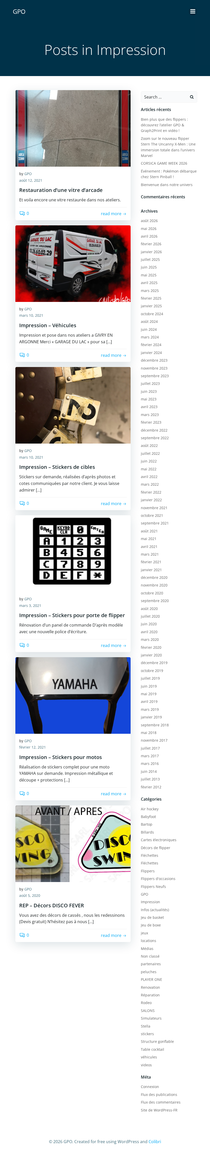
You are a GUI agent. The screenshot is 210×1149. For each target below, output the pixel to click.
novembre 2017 (154, 740)
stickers (147, 1033)
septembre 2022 (155, 437)
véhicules (149, 1057)
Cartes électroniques (158, 839)
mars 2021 (150, 554)
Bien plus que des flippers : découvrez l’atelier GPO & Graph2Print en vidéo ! (164, 125)
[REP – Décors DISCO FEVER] (73, 843)
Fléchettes (149, 855)
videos (146, 1064)
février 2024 (151, 344)
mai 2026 (148, 228)
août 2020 (149, 608)
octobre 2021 (152, 515)
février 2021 (151, 561)
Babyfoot (148, 816)
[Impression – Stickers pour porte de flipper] (73, 553)
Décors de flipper (155, 847)
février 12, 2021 (32, 747)
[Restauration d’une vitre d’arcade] (73, 128)
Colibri (155, 1141)
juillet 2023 (150, 383)
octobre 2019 (152, 670)
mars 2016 (150, 763)
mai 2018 (148, 732)
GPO (28, 173)
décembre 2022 (154, 430)
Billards (147, 832)
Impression (150, 901)
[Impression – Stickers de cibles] (73, 405)
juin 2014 (149, 771)
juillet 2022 (150, 453)
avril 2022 (149, 476)
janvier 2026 (151, 251)
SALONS (148, 1010)
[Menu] (192, 11)
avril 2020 (149, 631)
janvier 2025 (151, 305)
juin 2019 (149, 686)
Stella (145, 1026)
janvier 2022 (151, 499)
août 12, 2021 (30, 180)
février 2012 (151, 787)
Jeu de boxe (151, 925)
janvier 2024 (151, 352)
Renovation (150, 987)
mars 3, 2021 (30, 605)
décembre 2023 (154, 360)
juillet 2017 (150, 748)
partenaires (151, 963)
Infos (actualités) (155, 909)
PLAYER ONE (151, 979)
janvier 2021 (151, 569)
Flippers (148, 871)
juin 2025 (149, 267)
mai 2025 (148, 275)
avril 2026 (149, 236)
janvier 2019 (151, 717)
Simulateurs (151, 1018)
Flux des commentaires (161, 1102)
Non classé (150, 956)
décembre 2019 (154, 662)
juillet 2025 (150, 259)
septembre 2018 (155, 725)
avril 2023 (149, 406)
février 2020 (151, 647)
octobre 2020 (152, 593)
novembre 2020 (154, 585)
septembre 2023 (155, 375)
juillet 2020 (150, 616)
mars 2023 (150, 414)
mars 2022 (150, 484)
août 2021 (149, 531)
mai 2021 (148, 538)
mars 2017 (150, 755)
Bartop (146, 824)
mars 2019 (150, 709)
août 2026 (149, 220)
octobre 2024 (152, 313)
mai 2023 (148, 399)
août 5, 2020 (29, 895)
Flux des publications (159, 1094)
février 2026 (151, 243)
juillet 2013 (150, 779)
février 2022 (151, 492)
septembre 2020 (155, 600)
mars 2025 (150, 290)
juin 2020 (149, 623)
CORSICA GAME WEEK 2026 (164, 163)
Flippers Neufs (153, 886)
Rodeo (146, 1002)
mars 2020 (150, 639)
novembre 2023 (154, 368)
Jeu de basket (152, 917)
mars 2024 (150, 337)
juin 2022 (149, 461)
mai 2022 (148, 469)
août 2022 (149, 445)
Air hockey (150, 808)
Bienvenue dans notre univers (167, 184)
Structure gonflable (157, 1041)
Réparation (150, 995)
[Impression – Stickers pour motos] (73, 695)
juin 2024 (149, 329)
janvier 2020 (151, 655)
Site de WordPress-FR (159, 1110)
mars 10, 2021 (31, 315)
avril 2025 (149, 282)
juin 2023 (149, 391)
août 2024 (149, 321)
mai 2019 (148, 693)
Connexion (150, 1086)
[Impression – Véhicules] (73, 263)
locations (148, 940)
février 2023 (151, 422)
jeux (144, 933)
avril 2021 (149, 546)
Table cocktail (152, 1049)
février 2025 (151, 298)
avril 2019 (149, 701)
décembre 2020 (154, 577)
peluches (148, 971)
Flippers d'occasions (158, 878)
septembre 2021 (155, 523)
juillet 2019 (150, 678)
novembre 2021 (154, 507)
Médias (147, 948)
